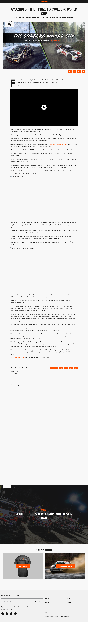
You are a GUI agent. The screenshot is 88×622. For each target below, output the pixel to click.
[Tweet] (74, 71)
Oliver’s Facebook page (17, 358)
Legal (46, 612)
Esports (17, 368)
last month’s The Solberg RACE (57, 144)
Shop (68, 599)
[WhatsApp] (79, 71)
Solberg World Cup (30, 368)
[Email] (75, 368)
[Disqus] (44, 453)
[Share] (70, 71)
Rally (47, 599)
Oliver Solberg (22, 368)
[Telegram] (83, 71)
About (69, 602)
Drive (47, 602)
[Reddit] (71, 368)
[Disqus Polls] (44, 408)
